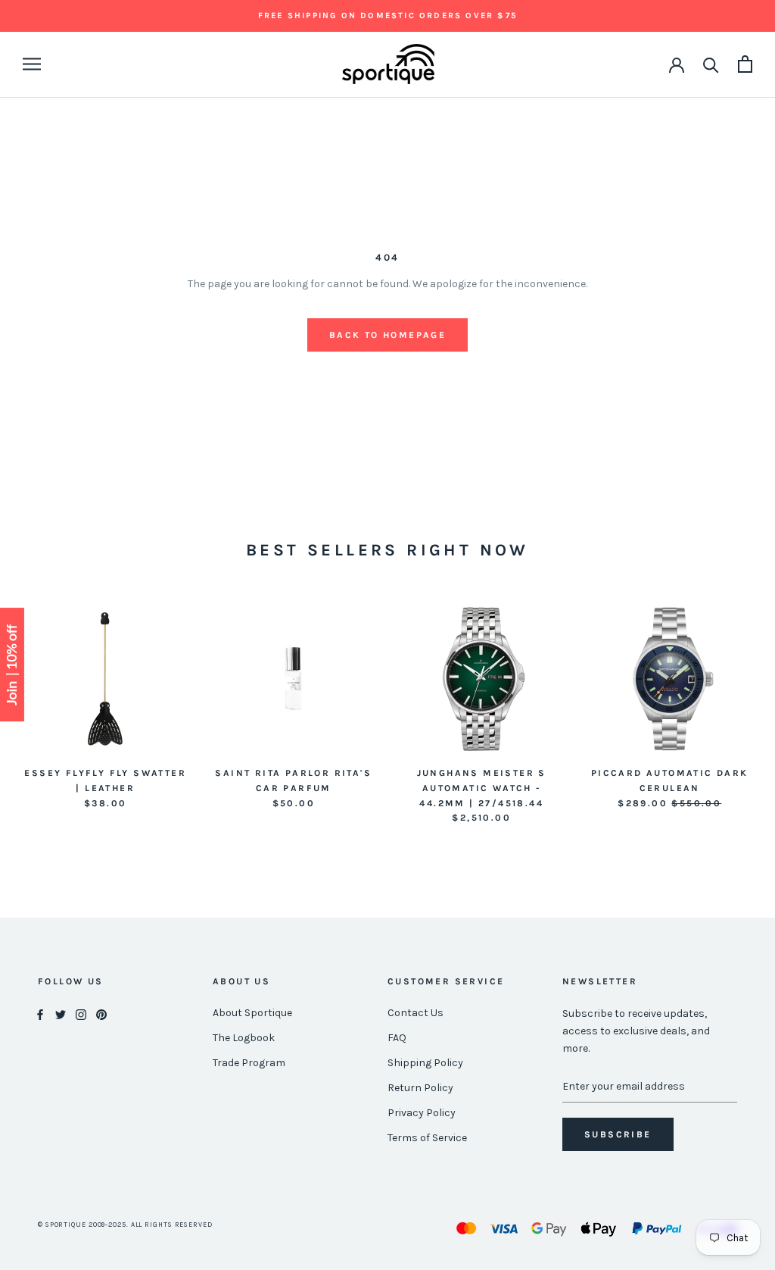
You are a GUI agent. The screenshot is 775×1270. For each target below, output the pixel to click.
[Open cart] (745, 64)
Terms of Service (427, 1137)
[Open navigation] (32, 64)
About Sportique (252, 1012)
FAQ (397, 1037)
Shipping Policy (425, 1062)
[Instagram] (81, 1013)
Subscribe (618, 1134)
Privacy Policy (422, 1112)
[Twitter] (60, 1013)
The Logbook (244, 1037)
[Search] (711, 64)
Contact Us (416, 1012)
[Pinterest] (101, 1013)
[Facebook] (40, 1013)
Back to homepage (387, 335)
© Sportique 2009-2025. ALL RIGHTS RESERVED (125, 1224)
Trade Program (249, 1062)
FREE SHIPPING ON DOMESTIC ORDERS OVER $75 (387, 15)
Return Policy (420, 1087)
